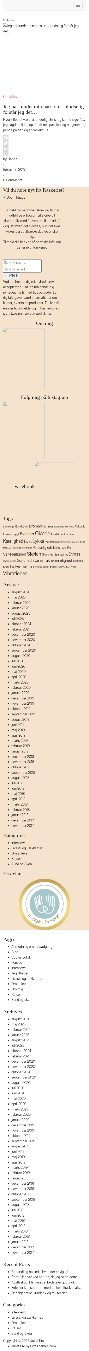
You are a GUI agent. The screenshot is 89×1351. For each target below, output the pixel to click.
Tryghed (38, 567)
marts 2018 (19, 804)
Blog (14, 952)
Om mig (44, 323)
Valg (73, 567)
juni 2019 (17, 724)
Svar (35, 560)
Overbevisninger (22, 548)
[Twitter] (44, 143)
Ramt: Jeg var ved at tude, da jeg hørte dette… (46, 1277)
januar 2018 (20, 815)
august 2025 (20, 613)
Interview (18, 842)
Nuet (9, 548)
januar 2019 (20, 751)
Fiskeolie (80, 527)
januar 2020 (20, 693)
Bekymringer (8, 526)
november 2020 (23, 640)
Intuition (70, 534)
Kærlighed (13, 541)
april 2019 (18, 735)
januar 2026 (20, 608)
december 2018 (22, 756)
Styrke (6, 561)
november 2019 (22, 703)
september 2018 (23, 772)
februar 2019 (20, 746)
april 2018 (18, 799)
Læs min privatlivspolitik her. (31, 313)
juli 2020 (17, 661)
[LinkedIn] (44, 148)
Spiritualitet (61, 555)
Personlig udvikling (46, 547)
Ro (69, 548)
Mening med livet (71, 542)
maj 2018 (18, 793)
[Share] (44, 153)
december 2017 (22, 820)
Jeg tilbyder (19, 973)
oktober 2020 (21, 645)
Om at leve (11, 96)
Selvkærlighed (14, 554)
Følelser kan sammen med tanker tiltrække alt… (47, 1287)
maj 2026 (18, 597)
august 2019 (20, 719)
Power (63, 548)
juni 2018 (17, 788)
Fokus (7, 534)
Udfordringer (50, 567)
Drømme (36, 526)
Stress (74, 554)
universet (64, 567)
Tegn (24, 567)
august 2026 (20, 592)
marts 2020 (20, 682)
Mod (82, 542)
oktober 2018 (20, 767)
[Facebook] (44, 137)
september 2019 (23, 714)
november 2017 (22, 825)
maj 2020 (18, 671)
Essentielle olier (61, 526)
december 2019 (22, 698)
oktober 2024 (21, 624)
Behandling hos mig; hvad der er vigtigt (39, 1271)
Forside (16, 962)
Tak (41, 561)
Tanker (15, 566)
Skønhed (48, 554)
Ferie (71, 526)
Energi (48, 526)
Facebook (24, 486)
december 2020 (23, 634)
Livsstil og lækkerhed (26, 978)
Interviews (18, 968)
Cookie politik (21, 957)
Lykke (38, 541)
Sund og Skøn (21, 864)
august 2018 (20, 777)
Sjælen (34, 554)
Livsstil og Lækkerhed (27, 848)
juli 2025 (17, 618)
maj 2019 (18, 730)
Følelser (27, 534)
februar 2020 (21, 687)
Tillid (31, 567)
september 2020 (23, 650)
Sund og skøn (21, 999)
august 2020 (20, 655)
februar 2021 (20, 629)
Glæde (42, 533)
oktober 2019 (20, 708)
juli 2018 (17, 783)
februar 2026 (21, 602)
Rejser (16, 858)
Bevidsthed (21, 527)
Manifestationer (54, 542)
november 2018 (22, 762)
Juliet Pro (37, 1340)
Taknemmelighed (58, 560)
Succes (13, 561)
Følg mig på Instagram (44, 397)
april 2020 (18, 677)
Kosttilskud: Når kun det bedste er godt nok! (43, 1282)
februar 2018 (20, 809)
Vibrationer (15, 573)
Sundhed (24, 560)
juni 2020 (18, 666)
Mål (5, 548)
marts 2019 (19, 740)
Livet (28, 541)
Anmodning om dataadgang (31, 946)
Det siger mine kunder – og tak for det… (40, 1293)
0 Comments (12, 180)
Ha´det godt (58, 534)
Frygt (15, 534)
